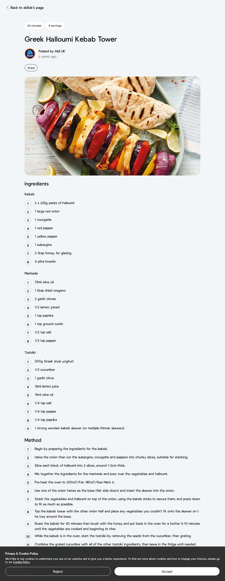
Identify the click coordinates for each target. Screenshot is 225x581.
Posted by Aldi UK (52, 51)
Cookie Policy (21, 561)
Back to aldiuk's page (27, 7)
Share (31, 67)
